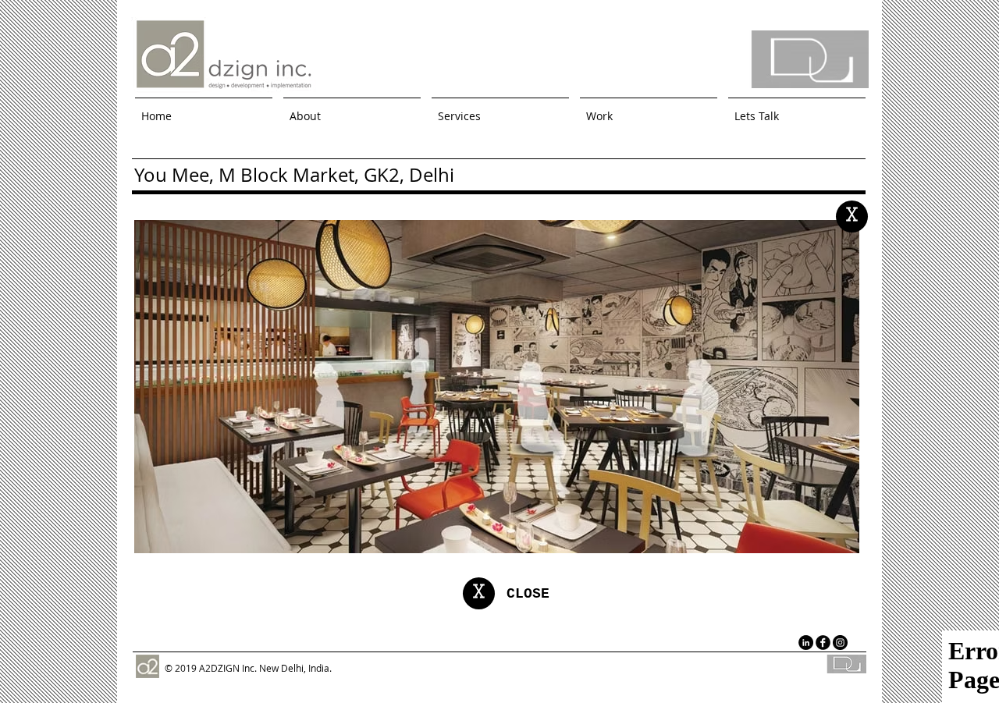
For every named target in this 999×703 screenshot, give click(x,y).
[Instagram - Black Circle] (840, 642)
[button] (648, 109)
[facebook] (823, 642)
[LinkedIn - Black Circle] (805, 642)
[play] (826, 539)
